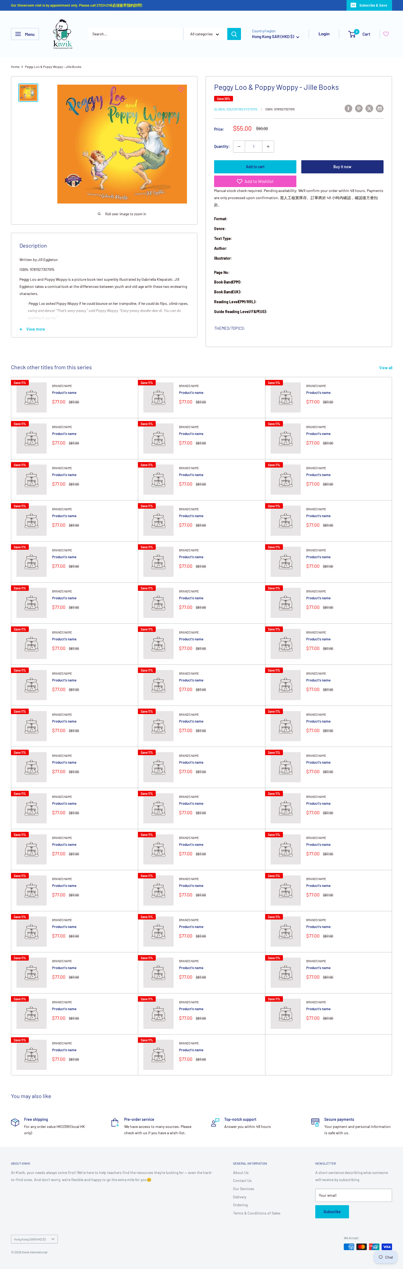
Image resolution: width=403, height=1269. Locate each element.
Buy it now (342, 166)
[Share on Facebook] (348, 108)
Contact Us (242, 1180)
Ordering (240, 1204)
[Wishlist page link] (386, 34)
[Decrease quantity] (239, 146)
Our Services (243, 1188)
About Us (241, 1172)
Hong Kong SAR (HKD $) (30, 1239)
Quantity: (222, 146)
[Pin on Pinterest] (359, 108)
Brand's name (62, 386)
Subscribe (332, 1211)
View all (386, 367)
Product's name (64, 392)
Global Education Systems (235, 109)
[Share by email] (380, 108)
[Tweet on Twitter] (369, 108)
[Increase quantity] (268, 146)
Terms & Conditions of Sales (256, 1213)
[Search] (234, 34)
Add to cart (255, 166)
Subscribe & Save (373, 5)
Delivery (239, 1196)
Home (15, 66)
